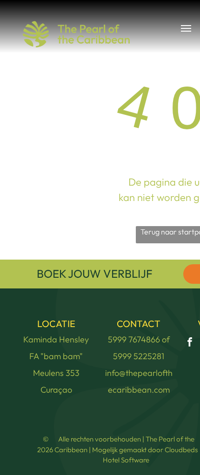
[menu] (186, 28)
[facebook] (190, 343)
